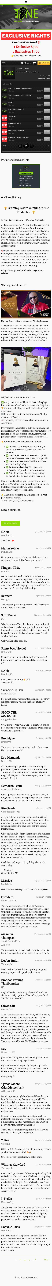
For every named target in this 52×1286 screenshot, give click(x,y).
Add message (11, 523)
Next (46, 1259)
